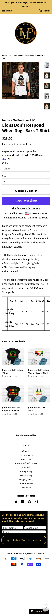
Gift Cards (26, 467)
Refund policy (26, 475)
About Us (26, 451)
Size (4, 176)
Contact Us (40, 611)
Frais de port (8, 144)
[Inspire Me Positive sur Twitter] (16, 502)
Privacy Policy (26, 471)
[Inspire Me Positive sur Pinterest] (29, 502)
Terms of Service (26, 483)
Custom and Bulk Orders (26, 463)
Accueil (5, 55)
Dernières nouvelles (26, 435)
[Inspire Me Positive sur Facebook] (22, 502)
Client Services (26, 455)
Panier (46, 10)
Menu (9, 10)
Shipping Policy (26, 479)
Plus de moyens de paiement (26, 208)
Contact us (26, 459)
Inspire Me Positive (35, 553)
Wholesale (26, 487)
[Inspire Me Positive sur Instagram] (36, 502)
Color (5, 163)
